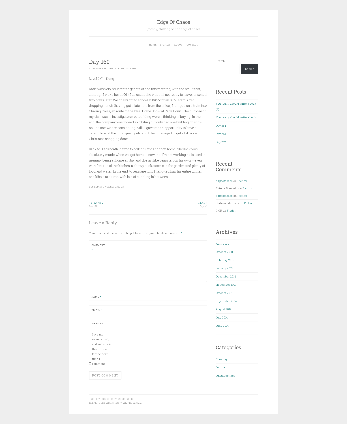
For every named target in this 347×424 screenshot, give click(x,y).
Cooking (221, 359)
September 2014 (226, 301)
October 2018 (224, 252)
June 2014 (222, 325)
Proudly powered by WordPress (111, 398)
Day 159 (96, 204)
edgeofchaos (127, 68)
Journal (221, 367)
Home (153, 44)
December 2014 (226, 276)
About (178, 44)
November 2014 (226, 284)
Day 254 (221, 125)
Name (96, 296)
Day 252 (221, 142)
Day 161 (202, 204)
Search (220, 61)
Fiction (165, 44)
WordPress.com (131, 402)
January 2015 (224, 268)
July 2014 (222, 317)
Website (97, 323)
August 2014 (223, 309)
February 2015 (225, 260)
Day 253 (221, 133)
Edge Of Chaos (173, 22)
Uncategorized (113, 186)
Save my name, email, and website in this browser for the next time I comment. (102, 349)
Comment (98, 247)
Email (96, 310)
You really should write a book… (237, 117)
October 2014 (224, 293)
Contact (192, 44)
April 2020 (222, 243)
